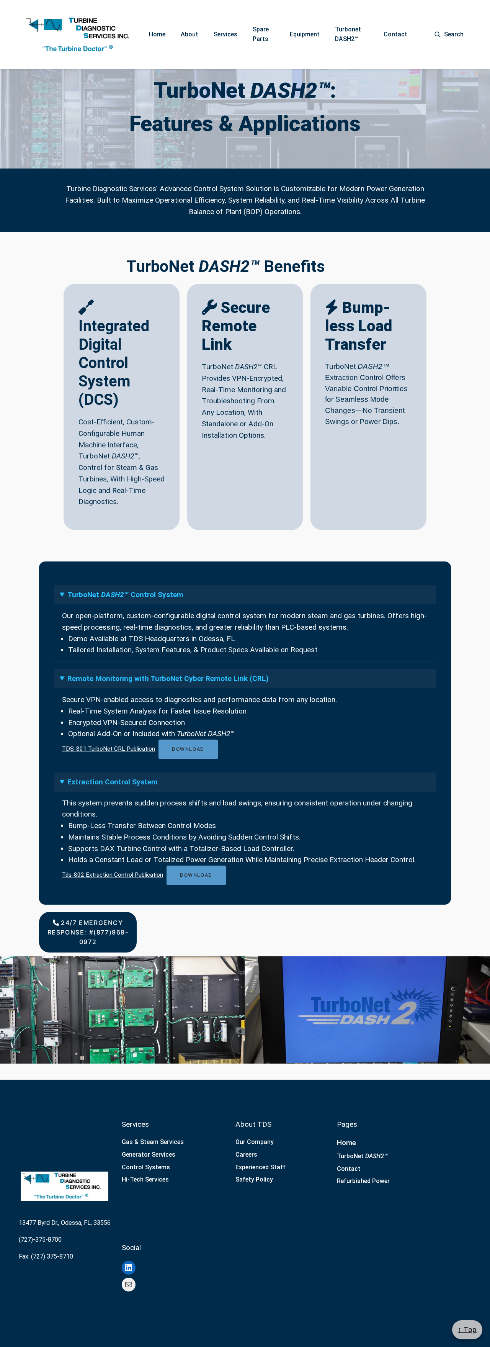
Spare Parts (261, 34)
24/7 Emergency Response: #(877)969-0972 (88, 932)
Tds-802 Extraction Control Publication (112, 874)
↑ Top (467, 1329)
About (189, 34)
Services (225, 34)
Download (188, 749)
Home (157, 34)
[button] (122, 1010)
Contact (395, 34)
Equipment (305, 34)
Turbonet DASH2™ (348, 34)
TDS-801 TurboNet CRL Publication (108, 748)
